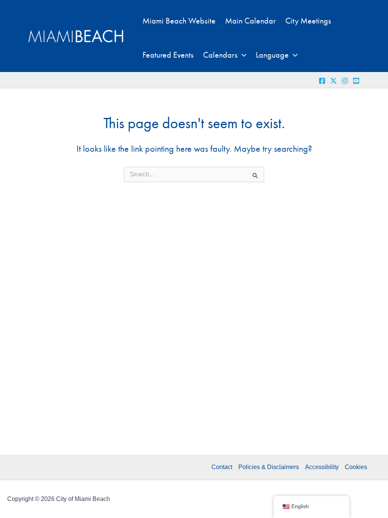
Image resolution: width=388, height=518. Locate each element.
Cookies (356, 467)
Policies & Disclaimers (268, 467)
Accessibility (322, 467)
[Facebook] (322, 80)
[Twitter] (333, 80)
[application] (242, 55)
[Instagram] (344, 80)
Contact (221, 467)
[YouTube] (356, 80)
